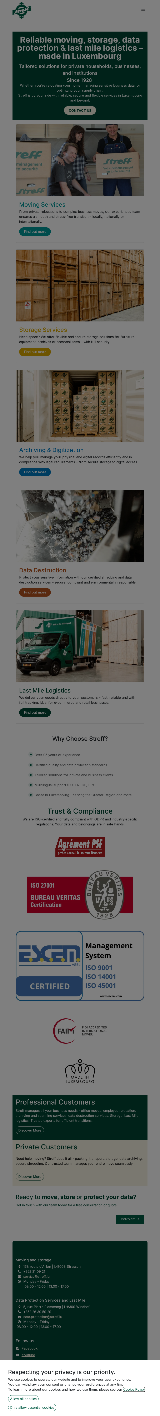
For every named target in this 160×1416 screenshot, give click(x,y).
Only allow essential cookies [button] (32, 1407)
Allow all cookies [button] (23, 1399)
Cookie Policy (134, 1389)
